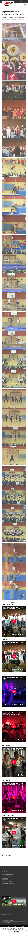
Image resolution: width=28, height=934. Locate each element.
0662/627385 (6, 879)
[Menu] (25, 5)
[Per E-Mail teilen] (3, 859)
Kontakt (21, 1)
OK (10, 931)
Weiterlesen (16, 931)
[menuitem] (21, 1)
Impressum (5, 918)
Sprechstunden (6, 922)
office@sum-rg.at (8, 881)
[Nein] (26, 930)
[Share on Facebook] (2, 859)
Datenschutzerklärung (8, 920)
